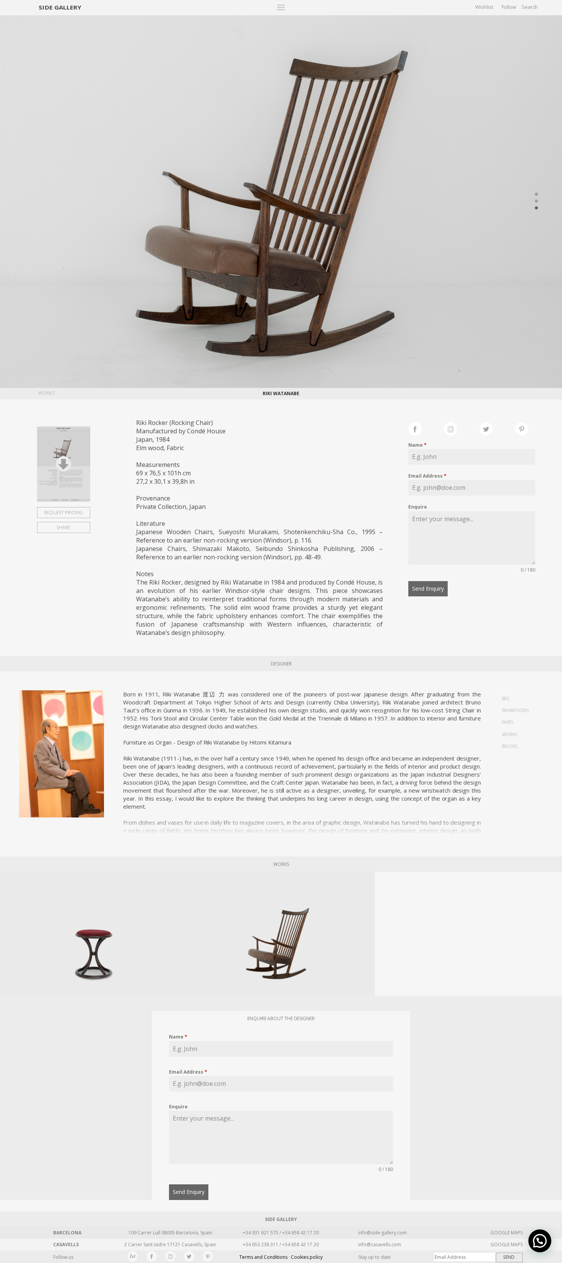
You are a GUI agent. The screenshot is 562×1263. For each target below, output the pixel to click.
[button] (539, 1240)
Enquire (417, 507)
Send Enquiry (428, 588)
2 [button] (536, 201)
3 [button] (536, 208)
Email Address (427, 476)
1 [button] (536, 194)
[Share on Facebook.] (426, 428)
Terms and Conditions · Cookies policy (281, 1257)
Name (417, 445)
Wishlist (484, 6)
